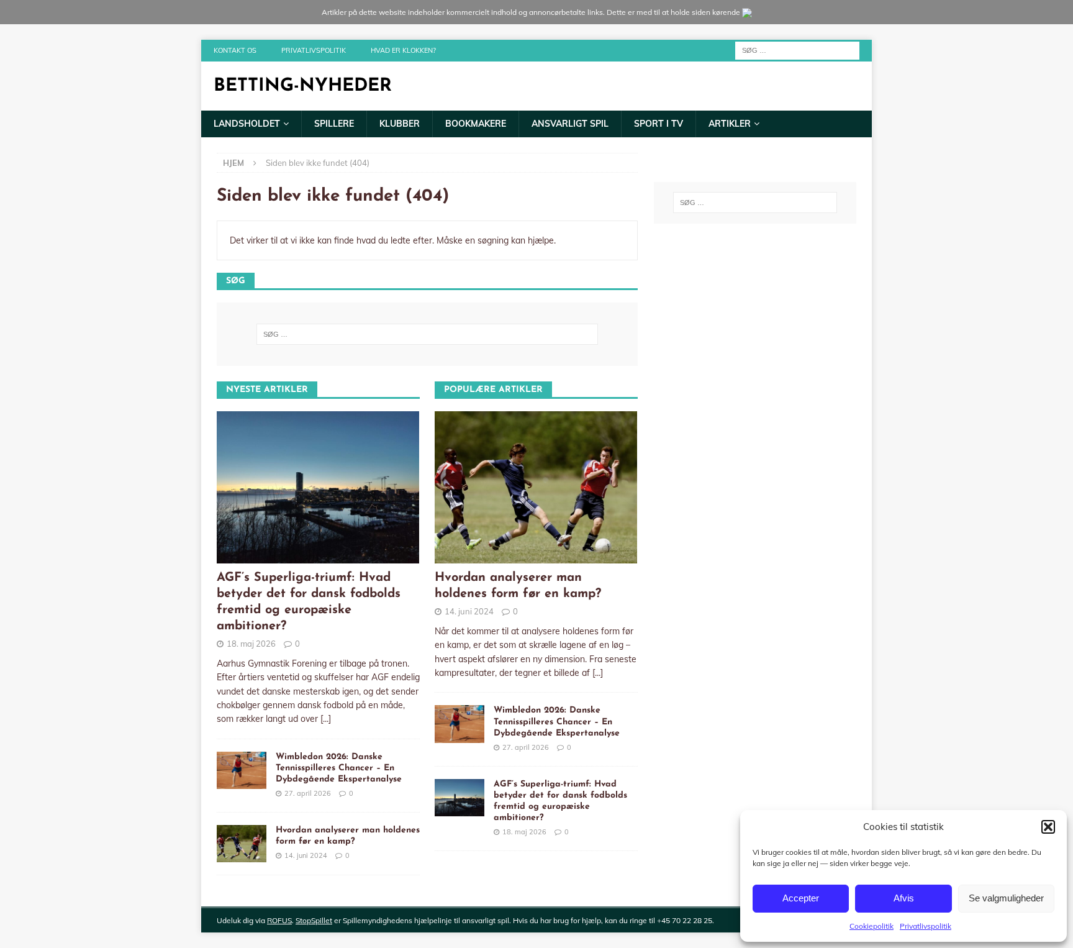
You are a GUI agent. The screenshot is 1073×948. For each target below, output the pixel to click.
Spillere (334, 123)
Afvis (904, 898)
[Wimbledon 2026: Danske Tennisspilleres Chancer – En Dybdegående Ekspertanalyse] (241, 770)
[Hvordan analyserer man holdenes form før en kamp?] (241, 843)
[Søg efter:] (797, 49)
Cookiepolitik (871, 926)
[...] (325, 718)
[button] (1048, 827)
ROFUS (279, 920)
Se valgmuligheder (1006, 898)
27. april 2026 (307, 793)
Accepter (800, 898)
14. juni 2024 (305, 855)
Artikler (730, 123)
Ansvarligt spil (570, 123)
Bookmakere (475, 123)
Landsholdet (247, 123)
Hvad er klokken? (403, 50)
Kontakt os (235, 50)
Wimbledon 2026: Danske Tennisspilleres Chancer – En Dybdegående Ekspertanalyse (339, 768)
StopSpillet (314, 920)
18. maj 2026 (251, 644)
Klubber (399, 123)
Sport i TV (658, 123)
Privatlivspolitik (925, 926)
